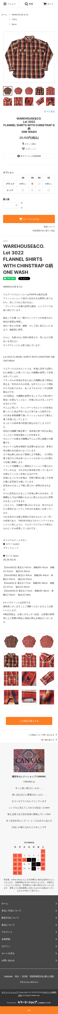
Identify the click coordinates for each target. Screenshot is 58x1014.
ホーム (4, 14)
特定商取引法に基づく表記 (44, 230)
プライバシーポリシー (29, 982)
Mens (14, 24)
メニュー (11, 3)
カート (50, 3)
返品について (49, 226)
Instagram (8, 976)
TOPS (14, 19)
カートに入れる (30, 219)
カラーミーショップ (10, 992)
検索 (30, 3)
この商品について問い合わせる (41, 735)
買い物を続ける (48, 740)
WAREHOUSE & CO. (20, 14)
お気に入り (30, 149)
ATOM (25, 976)
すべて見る (49, 111)
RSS (17, 976)
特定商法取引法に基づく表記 (42, 976)
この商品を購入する (29, 721)
